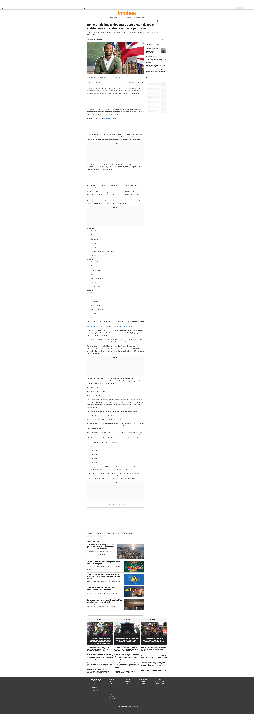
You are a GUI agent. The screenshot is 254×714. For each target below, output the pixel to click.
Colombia (106, 8)
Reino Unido (107, 533)
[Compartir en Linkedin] (135, 82)
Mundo (133, 8)
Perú (121, 8)
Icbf (134, 17)
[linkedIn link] (98, 690)
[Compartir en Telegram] (138, 82)
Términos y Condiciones (159, 681)
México (116, 8)
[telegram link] (95, 690)
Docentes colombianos (128, 533)
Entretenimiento (155, 8)
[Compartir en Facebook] (129, 82)
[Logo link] (127, 13)
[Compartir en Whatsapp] (126, 82)
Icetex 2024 (99, 533)
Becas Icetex (91, 533)
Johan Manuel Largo (97, 39)
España (111, 8)
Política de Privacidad (159, 683)
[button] (2, 8)
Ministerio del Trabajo (140, 17)
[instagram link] (98, 687)
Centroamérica (126, 8)
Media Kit (143, 692)
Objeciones (123, 17)
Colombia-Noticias (101, 535)
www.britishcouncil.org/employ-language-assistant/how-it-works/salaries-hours (112, 326)
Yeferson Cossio (117, 17)
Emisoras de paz (129, 17)
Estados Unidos (99, 8)
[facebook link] (93, 687)
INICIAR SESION (248, 7)
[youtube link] (93, 690)
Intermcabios (91, 535)
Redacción (127, 681)
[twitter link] (95, 687)
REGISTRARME (239, 7)
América (111, 681)
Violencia (162, 8)
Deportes (147, 8)
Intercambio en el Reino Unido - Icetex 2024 (105, 476)
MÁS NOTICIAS (115, 614)
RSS (111, 700)
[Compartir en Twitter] (132, 82)
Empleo (127, 683)
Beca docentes (116, 533)
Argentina (91, 8)
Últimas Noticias (140, 8)
